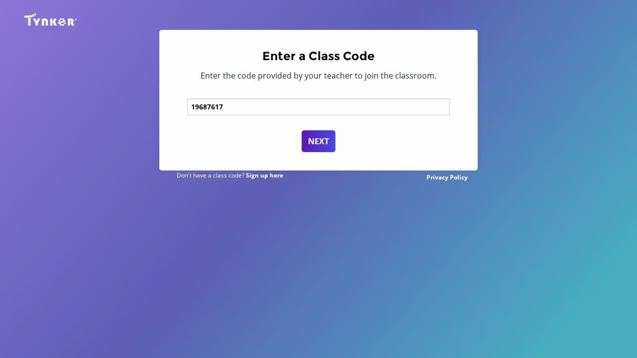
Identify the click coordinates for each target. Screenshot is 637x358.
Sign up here (264, 175)
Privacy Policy (447, 177)
